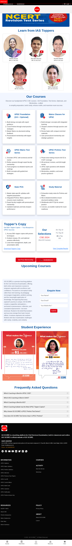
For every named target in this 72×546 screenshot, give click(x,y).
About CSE (3, 511)
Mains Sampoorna (5, 518)
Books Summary (5, 524)
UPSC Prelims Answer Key (8, 495)
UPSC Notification (5, 492)
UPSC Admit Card (5, 485)
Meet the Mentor (40, 469)
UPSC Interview (5, 472)
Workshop (38, 472)
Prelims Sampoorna (6, 515)
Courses (7, 543)
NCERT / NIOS (4, 508)
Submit (53, 311)
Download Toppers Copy (12, 248)
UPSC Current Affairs (6, 482)
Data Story (3, 521)
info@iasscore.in (8, 4)
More (65, 543)
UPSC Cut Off (4, 479)
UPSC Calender (5, 488)
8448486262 (48, 260)
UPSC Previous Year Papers (8, 476)
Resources (50, 543)
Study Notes (21, 543)
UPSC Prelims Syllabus (7, 469)
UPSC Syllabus (5, 463)
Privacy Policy (39, 508)
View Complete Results (60, 248)
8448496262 (20, 4)
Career (38, 520)
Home (36, 543)
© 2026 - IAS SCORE (29, 537)
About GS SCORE (40, 517)
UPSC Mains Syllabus (6, 466)
